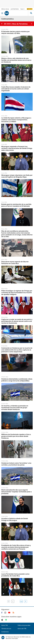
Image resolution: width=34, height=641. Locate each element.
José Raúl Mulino (15, 9)
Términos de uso (6, 628)
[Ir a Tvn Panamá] (16, 13)
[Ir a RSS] (13, 613)
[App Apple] (2, 620)
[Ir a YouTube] (9, 613)
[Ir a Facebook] (2, 613)
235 (21, 601)
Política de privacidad (24, 625)
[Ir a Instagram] (5, 613)
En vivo (30, 8)
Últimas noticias (5, 9)
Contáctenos (5, 632)
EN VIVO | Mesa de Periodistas (16, 24)
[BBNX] (2, 637)
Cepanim (22, 9)
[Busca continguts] (31, 13)
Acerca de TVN (22, 628)
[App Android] (6, 620)
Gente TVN (4, 625)
